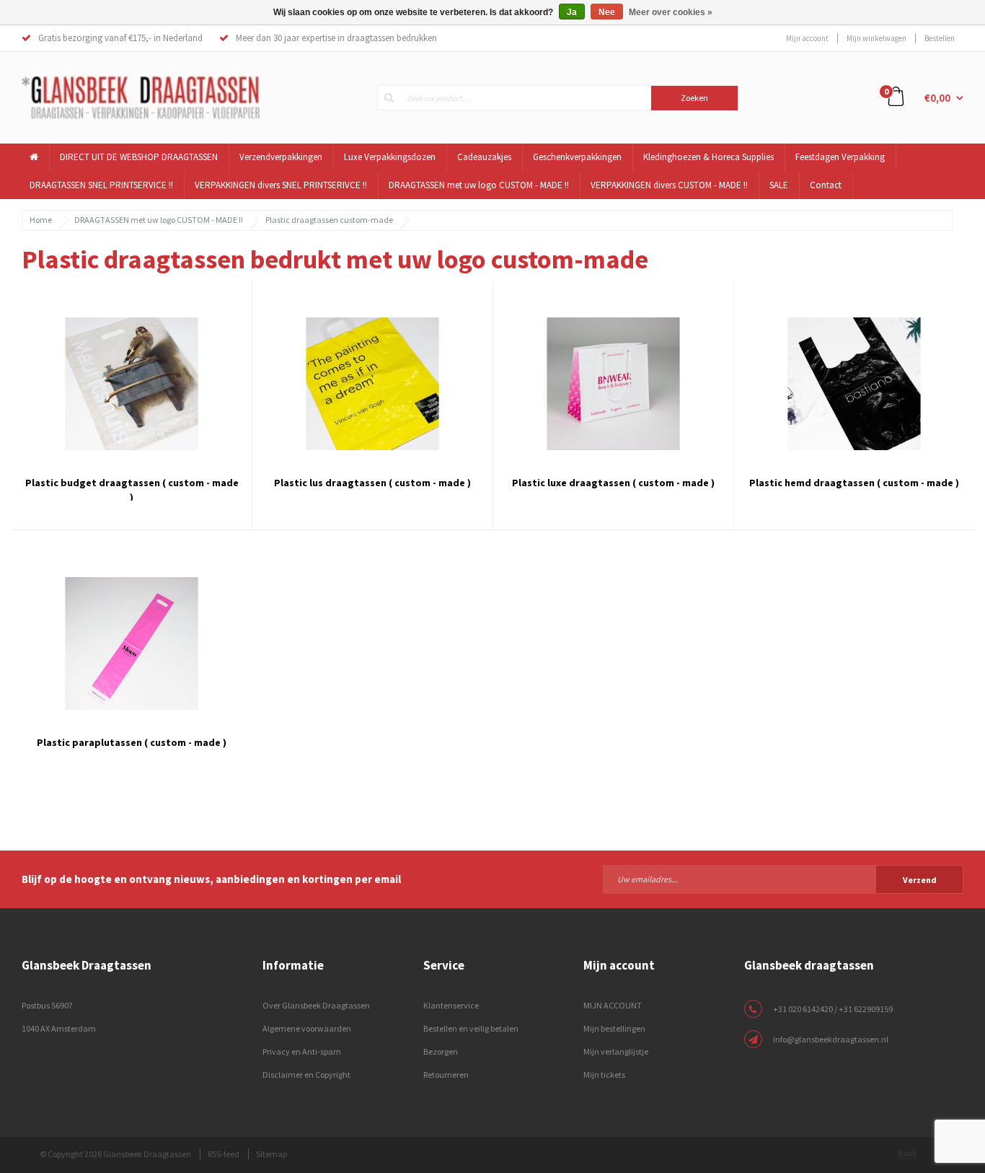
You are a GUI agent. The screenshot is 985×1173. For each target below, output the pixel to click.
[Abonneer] (783, 878)
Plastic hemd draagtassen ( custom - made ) (854, 482)
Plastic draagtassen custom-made (329, 219)
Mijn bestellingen (614, 1028)
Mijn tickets (604, 1074)
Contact (826, 185)
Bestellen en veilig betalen (470, 1028)
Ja (572, 12)
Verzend (920, 879)
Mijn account (807, 38)
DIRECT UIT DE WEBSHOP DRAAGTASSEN (139, 157)
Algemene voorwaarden (306, 1028)
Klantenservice (451, 1005)
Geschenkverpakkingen (577, 157)
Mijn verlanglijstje (615, 1051)
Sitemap (271, 1153)
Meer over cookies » (670, 12)
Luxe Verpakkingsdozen (390, 157)
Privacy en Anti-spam (301, 1051)
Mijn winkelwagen (876, 38)
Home (41, 219)
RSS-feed (223, 1153)
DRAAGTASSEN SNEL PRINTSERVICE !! (101, 185)
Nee (606, 12)
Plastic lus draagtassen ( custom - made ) (372, 482)
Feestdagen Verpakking (840, 157)
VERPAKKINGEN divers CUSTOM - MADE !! (669, 185)
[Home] (34, 158)
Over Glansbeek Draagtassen (316, 1005)
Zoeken (694, 97)
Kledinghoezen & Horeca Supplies (708, 157)
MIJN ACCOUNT (612, 1005)
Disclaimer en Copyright (306, 1074)
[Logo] (141, 96)
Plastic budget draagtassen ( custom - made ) (132, 488)
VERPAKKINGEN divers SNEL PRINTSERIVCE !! (281, 185)
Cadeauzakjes (484, 157)
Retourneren (446, 1074)
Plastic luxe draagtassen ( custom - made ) (613, 482)
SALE (778, 185)
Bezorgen (440, 1051)
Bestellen (939, 38)
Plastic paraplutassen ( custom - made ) (131, 742)
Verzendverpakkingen (280, 157)
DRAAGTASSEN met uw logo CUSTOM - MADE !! (479, 185)
